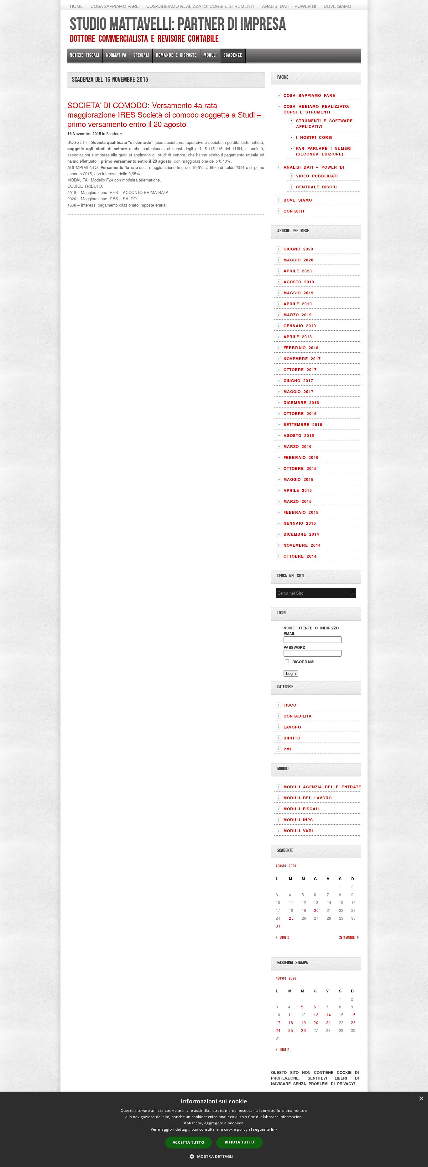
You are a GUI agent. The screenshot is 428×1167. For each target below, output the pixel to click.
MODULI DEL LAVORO (308, 798)
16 (353, 1014)
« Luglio (283, 937)
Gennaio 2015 (300, 523)
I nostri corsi (314, 137)
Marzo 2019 (298, 315)
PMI (287, 749)
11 (290, 1014)
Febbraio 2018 (301, 347)
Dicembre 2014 (301, 534)
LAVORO (292, 727)
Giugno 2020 (298, 249)
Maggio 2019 (299, 293)
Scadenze (233, 55)
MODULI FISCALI (302, 809)
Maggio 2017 (299, 391)
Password (294, 647)
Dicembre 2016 (301, 402)
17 (278, 1022)
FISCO (290, 705)
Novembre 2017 (302, 358)
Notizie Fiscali (84, 55)
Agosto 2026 (286, 866)
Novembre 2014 (302, 545)
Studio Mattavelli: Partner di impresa (178, 23)
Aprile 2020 (298, 271)
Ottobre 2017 (300, 369)
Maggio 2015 (299, 479)
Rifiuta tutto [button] (239, 1142)
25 (291, 918)
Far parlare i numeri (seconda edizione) (324, 151)
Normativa (116, 55)
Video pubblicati (317, 176)
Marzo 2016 (298, 446)
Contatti (294, 211)
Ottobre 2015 (300, 468)
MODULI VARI (298, 830)
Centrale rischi (316, 187)
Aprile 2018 (298, 336)
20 (316, 910)
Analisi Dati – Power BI (289, 6)
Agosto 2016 (299, 435)
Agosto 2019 (299, 282)
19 (303, 1022)
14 (328, 1014)
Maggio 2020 (299, 260)
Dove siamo (337, 6)
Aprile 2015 (298, 490)
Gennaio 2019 (300, 326)
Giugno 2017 (298, 380)
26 (303, 1030)
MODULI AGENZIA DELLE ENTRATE (322, 787)
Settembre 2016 (303, 424)
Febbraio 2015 (301, 512)
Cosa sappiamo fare (115, 6)
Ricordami (302, 662)
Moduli (210, 55)
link (274, 1129)
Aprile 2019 (298, 304)
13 (316, 1014)
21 (328, 1022)
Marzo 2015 (298, 501)
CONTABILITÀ (298, 716)
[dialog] (214, 1129)
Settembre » (349, 937)
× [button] (421, 1098)
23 (353, 1022)
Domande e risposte (176, 55)
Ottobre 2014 (300, 556)
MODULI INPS (298, 820)
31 (278, 925)
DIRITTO (292, 738)
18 (290, 1022)
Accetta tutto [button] (188, 1142)
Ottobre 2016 (300, 413)
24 (278, 1030)
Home (76, 6)
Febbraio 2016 (301, 457)
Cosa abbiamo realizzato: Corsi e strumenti (200, 6)
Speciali (141, 55)
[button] (213, 1156)
